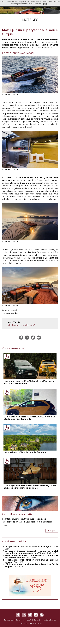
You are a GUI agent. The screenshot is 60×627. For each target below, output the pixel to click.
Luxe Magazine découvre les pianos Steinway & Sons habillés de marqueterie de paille (29, 487)
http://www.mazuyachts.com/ (21, 325)
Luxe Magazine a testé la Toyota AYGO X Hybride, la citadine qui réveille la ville (29, 418)
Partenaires (8, 620)
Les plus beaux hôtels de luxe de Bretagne (24, 452)
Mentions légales (49, 620)
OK (45, 4)
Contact (37, 620)
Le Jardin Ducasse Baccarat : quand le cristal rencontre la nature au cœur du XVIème (31, 552)
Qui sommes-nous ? (23, 620)
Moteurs (30, 20)
